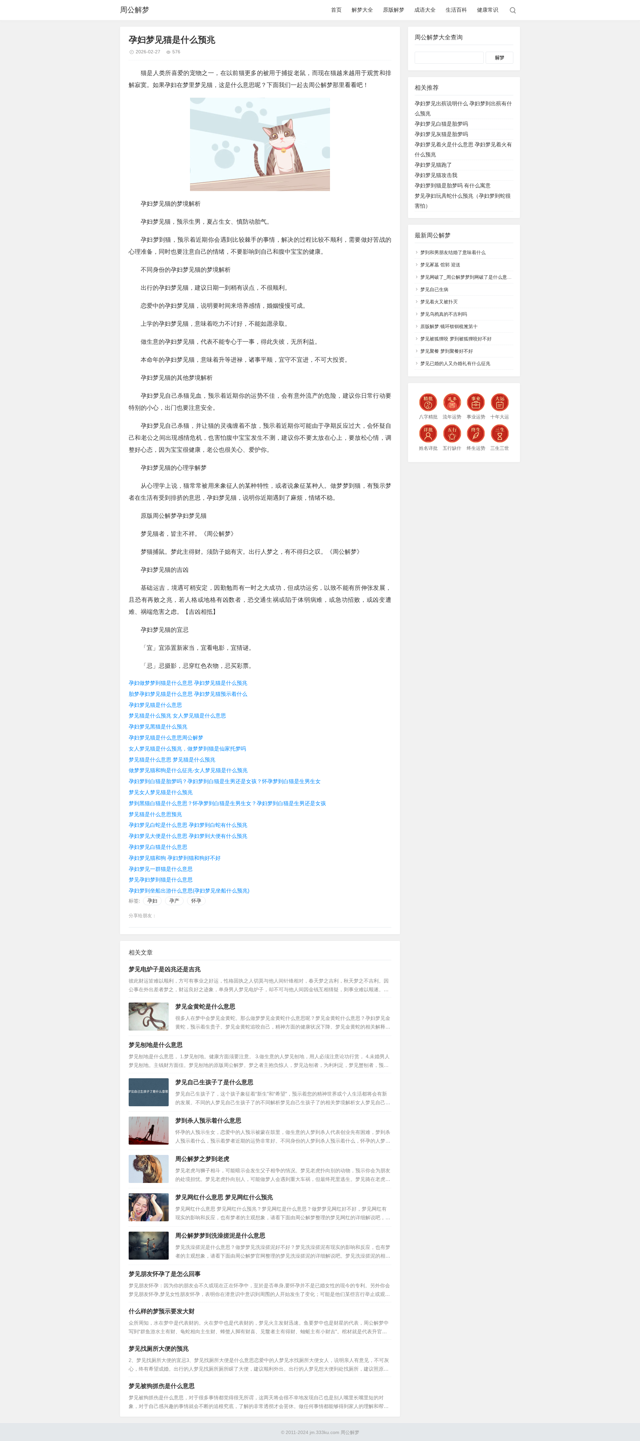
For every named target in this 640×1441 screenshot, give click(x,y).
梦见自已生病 (434, 289)
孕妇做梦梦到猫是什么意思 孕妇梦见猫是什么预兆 (188, 683)
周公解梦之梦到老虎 (202, 1159)
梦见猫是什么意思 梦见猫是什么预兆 (172, 760)
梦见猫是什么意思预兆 (155, 814)
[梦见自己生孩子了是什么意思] (149, 1092)
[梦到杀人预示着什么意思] (149, 1131)
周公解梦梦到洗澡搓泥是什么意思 (220, 1235)
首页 (336, 10)
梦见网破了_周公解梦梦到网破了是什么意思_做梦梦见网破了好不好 (490, 277)
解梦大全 (362, 10)
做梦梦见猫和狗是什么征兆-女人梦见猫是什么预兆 (188, 770)
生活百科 (456, 10)
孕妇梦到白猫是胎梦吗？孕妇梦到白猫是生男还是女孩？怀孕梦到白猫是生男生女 (225, 781)
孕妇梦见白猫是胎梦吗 (441, 124)
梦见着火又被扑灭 (439, 301)
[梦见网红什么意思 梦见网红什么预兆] (149, 1207)
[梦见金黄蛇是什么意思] (149, 1017)
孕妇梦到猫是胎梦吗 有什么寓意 (453, 185)
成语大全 (425, 10)
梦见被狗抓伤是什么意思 (162, 1386)
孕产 (174, 901)
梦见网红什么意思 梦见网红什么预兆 (224, 1197)
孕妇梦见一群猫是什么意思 (161, 869)
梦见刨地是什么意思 (156, 1045)
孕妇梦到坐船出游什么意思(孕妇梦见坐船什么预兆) (189, 891)
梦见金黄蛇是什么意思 (205, 1006)
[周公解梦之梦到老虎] (149, 1169)
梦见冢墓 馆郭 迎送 (440, 264)
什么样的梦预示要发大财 (162, 1311)
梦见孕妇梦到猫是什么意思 (161, 880)
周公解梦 (134, 10)
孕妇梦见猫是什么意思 (155, 705)
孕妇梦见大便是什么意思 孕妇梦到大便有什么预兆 (188, 836)
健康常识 (487, 10)
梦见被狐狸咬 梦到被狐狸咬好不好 (456, 338)
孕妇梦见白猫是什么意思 (158, 847)
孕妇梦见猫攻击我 (436, 175)
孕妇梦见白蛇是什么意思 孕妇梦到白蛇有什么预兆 (188, 825)
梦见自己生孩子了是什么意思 (214, 1082)
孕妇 (152, 901)
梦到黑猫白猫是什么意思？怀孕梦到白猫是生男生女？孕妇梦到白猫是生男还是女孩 (227, 803)
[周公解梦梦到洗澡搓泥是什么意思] (149, 1246)
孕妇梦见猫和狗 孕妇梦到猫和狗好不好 (175, 858)
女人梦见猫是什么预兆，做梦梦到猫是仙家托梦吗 (187, 749)
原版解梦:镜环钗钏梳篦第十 (449, 326)
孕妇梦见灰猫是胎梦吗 (441, 134)
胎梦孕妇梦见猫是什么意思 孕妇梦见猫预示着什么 (188, 694)
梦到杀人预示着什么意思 (208, 1120)
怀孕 (196, 901)
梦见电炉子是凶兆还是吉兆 (165, 969)
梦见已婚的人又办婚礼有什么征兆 (455, 363)
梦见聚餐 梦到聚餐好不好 (446, 351)
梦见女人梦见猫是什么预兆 (161, 792)
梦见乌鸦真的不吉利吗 (443, 314)
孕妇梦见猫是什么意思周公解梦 (166, 738)
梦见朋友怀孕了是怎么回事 (165, 1274)
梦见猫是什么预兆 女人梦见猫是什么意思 (177, 715)
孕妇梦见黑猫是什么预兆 (158, 727)
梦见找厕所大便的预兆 (159, 1348)
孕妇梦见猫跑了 (433, 165)
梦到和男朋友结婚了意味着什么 (453, 252)
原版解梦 (393, 10)
